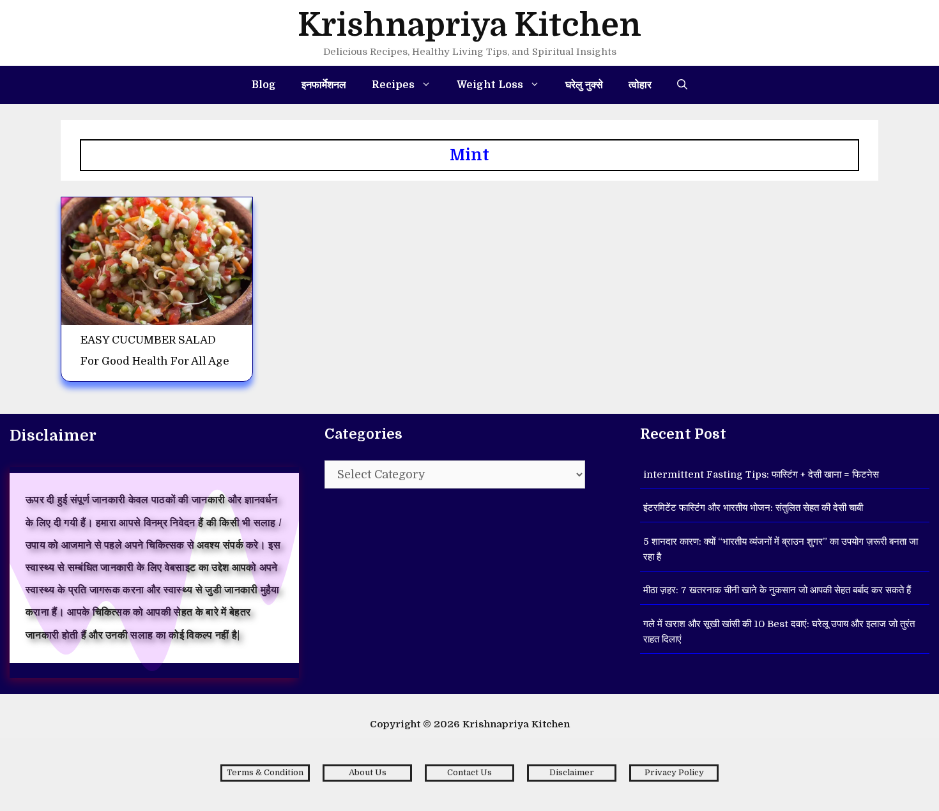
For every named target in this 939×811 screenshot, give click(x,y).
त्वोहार (640, 85)
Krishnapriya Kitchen (469, 25)
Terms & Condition (265, 772)
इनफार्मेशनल (324, 85)
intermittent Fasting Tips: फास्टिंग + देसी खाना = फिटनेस (761, 474)
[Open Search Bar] (682, 85)
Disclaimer (571, 772)
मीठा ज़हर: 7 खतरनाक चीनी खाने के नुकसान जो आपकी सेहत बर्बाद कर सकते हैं (777, 590)
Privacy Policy (674, 772)
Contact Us (469, 772)
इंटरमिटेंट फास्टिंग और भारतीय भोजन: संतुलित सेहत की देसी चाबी (753, 507)
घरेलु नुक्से (584, 85)
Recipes (393, 85)
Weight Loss (490, 85)
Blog (264, 85)
